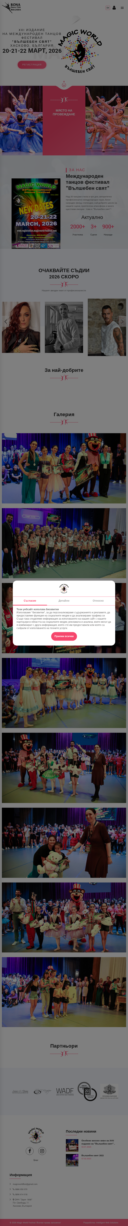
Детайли (64, 601)
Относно (98, 601)
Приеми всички (64, 636)
